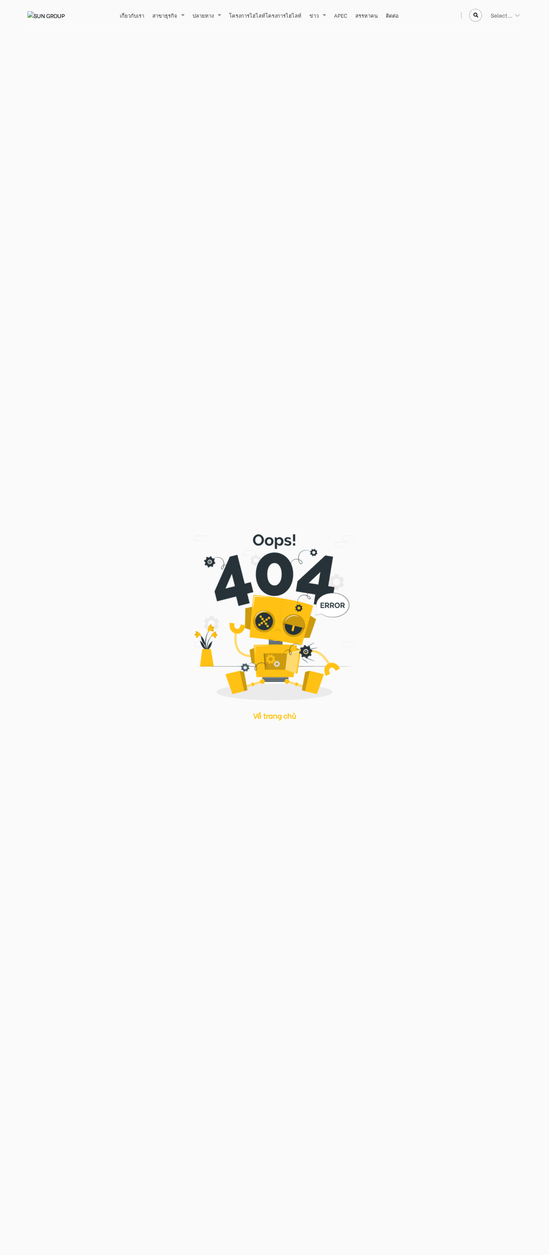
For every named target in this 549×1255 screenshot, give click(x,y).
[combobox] (491, 15)
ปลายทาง (203, 15)
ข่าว (314, 15)
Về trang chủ (274, 715)
